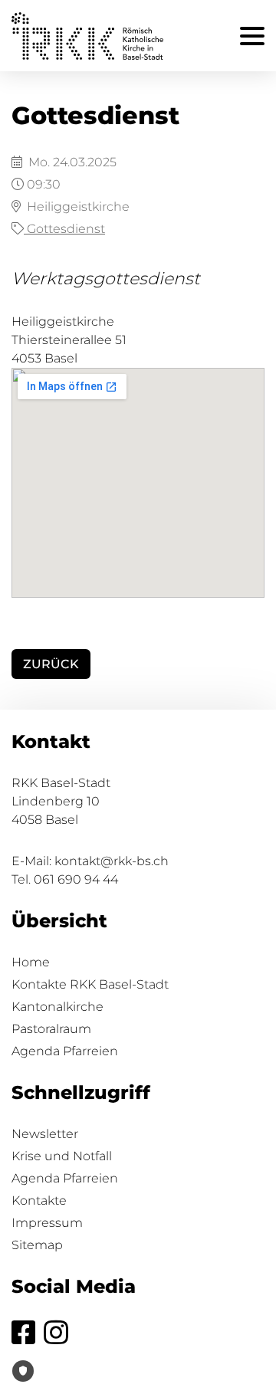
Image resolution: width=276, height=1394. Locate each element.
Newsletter (45, 1134)
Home (31, 962)
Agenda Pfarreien (65, 1051)
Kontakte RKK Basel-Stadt (90, 984)
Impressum (47, 1222)
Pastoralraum (51, 1029)
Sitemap (37, 1245)
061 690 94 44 (76, 879)
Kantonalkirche (58, 1006)
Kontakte (39, 1200)
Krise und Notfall (62, 1156)
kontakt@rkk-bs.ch (111, 861)
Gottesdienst (64, 228)
